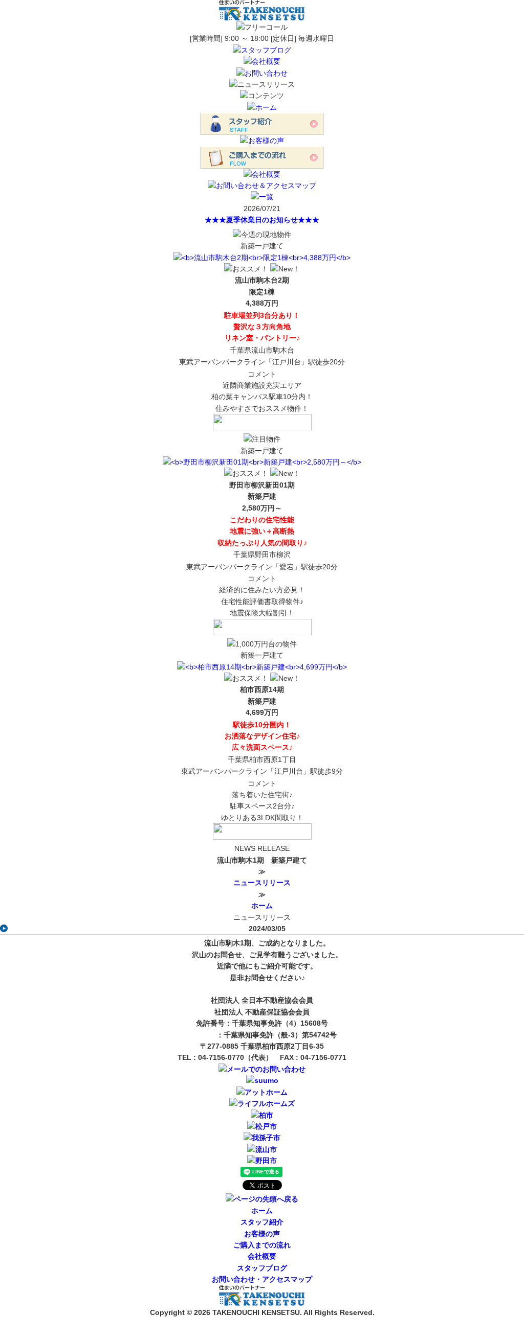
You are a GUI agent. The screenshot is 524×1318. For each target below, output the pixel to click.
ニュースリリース (262, 882)
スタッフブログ (262, 1268)
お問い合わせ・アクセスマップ (262, 1279)
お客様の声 (262, 1234)
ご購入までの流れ (262, 1245)
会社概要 (262, 1256)
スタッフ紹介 (262, 1222)
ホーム (262, 905)
